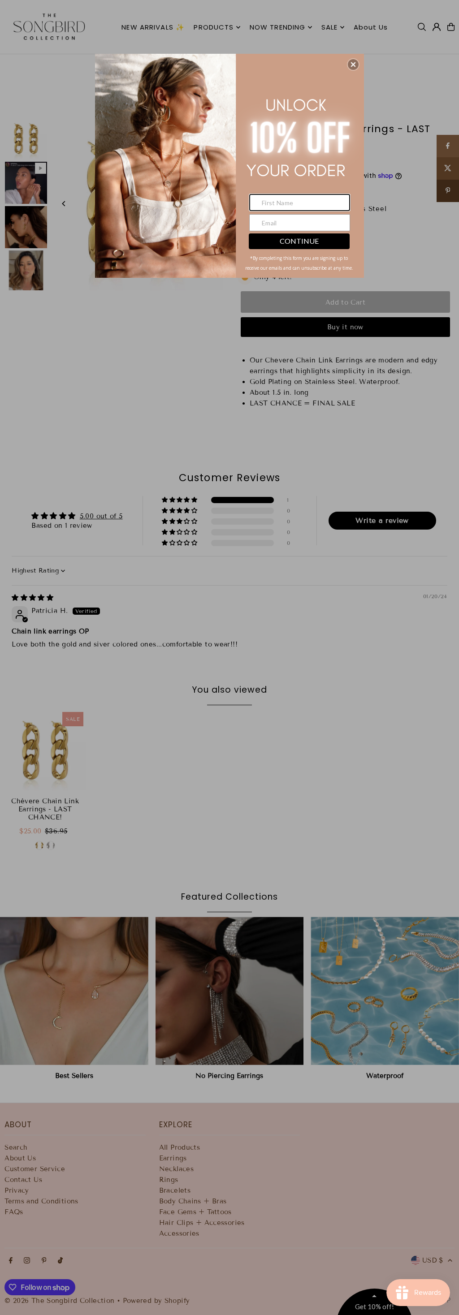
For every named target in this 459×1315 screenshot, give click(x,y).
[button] (353, 64)
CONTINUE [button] (299, 241)
